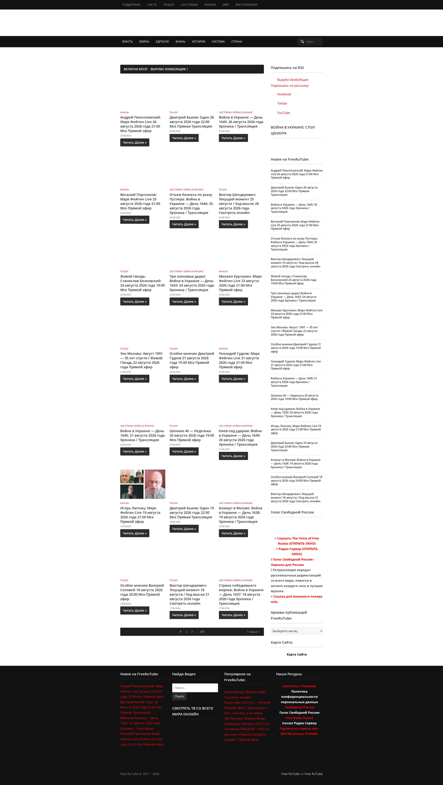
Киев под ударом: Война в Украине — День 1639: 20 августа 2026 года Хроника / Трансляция (240, 437)
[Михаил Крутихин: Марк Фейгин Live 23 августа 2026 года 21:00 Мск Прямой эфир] (241, 252)
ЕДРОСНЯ (162, 41)
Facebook (283, 94)
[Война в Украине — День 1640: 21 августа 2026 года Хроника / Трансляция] (142, 406)
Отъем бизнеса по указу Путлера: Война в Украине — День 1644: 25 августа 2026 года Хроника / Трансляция (191, 203)
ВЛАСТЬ (127, 41)
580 (202, 632)
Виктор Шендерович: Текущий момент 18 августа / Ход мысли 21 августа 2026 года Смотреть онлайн (189, 594)
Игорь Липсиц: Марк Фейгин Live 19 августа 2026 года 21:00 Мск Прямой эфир (140, 515)
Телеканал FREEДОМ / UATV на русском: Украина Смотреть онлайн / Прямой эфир (246, 734)
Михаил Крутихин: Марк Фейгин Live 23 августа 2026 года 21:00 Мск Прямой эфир (240, 283)
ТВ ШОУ (169, 5)
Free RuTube (290, 774)
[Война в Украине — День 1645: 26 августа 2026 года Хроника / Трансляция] (241, 93)
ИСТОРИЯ (198, 41)
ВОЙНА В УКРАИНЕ (242, 112)
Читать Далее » (135, 142)
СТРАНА (236, 41)
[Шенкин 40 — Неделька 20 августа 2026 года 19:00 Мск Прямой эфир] (192, 406)
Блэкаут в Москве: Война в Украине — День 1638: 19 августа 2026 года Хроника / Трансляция (240, 515)
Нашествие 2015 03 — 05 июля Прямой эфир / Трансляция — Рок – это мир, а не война (247, 707)
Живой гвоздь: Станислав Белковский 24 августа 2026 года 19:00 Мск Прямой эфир (142, 283)
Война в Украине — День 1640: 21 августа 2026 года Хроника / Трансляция (142, 435)
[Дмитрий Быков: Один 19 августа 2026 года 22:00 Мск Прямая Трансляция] (192, 484)
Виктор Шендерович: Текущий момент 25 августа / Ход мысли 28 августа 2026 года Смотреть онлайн (239, 203)
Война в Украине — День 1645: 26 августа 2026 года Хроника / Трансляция (241, 122)
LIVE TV (152, 5)
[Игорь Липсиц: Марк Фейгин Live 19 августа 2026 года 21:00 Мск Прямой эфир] (142, 484)
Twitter (281, 103)
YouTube (283, 113)
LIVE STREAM (189, 5)
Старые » (253, 632)
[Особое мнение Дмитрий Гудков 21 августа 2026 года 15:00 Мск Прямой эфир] (192, 329)
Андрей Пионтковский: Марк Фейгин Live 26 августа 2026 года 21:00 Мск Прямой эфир (140, 124)
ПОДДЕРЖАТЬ (131, 5)
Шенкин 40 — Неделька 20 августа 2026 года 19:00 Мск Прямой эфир (192, 435)
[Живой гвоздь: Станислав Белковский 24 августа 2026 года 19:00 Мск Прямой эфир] (142, 252)
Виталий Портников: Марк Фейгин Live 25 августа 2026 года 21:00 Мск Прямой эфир (140, 201)
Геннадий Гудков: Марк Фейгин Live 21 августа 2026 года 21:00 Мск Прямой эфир (239, 360)
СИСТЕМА (218, 41)
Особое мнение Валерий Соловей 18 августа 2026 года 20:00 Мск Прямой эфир (142, 592)
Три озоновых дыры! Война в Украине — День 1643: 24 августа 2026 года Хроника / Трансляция (192, 283)
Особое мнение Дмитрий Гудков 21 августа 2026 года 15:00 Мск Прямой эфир (192, 360)
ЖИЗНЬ (180, 41)
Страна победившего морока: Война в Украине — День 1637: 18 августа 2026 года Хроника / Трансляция (241, 594)
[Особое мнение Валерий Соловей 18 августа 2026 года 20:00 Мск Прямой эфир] (142, 561)
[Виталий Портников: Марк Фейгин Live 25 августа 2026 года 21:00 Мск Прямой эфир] (142, 170)
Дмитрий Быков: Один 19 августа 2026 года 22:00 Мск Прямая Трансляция (192, 512)
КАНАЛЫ (210, 5)
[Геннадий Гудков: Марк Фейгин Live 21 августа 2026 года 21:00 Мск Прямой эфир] (241, 329)
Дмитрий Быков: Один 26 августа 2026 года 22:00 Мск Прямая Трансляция (192, 122)
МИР (226, 5)
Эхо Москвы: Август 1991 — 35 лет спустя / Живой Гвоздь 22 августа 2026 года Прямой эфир (141, 360)
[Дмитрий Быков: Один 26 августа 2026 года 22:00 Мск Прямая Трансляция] (192, 93)
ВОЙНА (144, 41)
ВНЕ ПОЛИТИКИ (246, 5)
